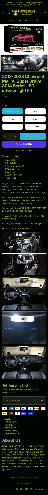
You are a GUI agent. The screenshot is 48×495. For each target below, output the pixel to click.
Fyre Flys (19, 478)
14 (36, 68)
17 (44, 68)
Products (27, 20)
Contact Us (37, 20)
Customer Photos (13, 20)
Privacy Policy (11, 430)
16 (41, 68)
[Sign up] (42, 400)
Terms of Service (12, 428)
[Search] (9, 13)
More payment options (24, 150)
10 (26, 68)
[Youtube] (26, 489)
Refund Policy (11, 422)
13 (34, 68)
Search (8, 419)
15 (39, 68)
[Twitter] (31, 489)
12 (31, 68)
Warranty (9, 425)
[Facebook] (17, 489)
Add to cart (34, 136)
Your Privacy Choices (14, 433)
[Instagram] (21, 489)
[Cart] (45, 13)
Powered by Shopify (31, 478)
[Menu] (3, 13)
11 (29, 68)
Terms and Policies (24, 483)
